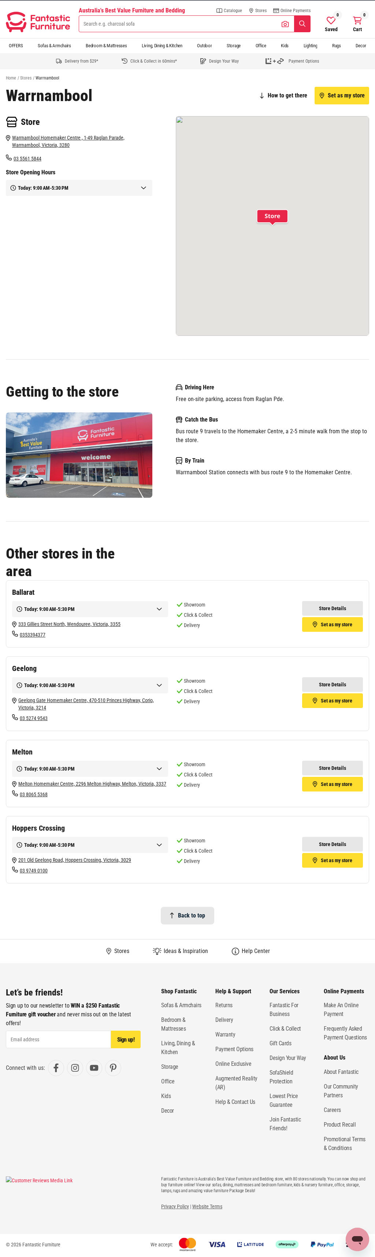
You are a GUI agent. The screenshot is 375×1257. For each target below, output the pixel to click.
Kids (285, 45)
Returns (224, 1005)
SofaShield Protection (281, 1077)
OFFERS (16, 45)
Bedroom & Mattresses (106, 45)
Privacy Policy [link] (175, 1206)
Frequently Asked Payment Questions (345, 1033)
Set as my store (346, 95)
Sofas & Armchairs (54, 45)
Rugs (336, 45)
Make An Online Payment (341, 1009)
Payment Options (234, 1049)
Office (261, 45)
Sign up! (125, 1039)
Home (11, 78)
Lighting (311, 45)
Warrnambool (47, 78)
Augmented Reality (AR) (236, 1083)
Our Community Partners (341, 1091)
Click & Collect (285, 1028)
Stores (25, 78)
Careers (332, 1109)
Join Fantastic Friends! (285, 1124)
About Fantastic (341, 1071)
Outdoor (204, 45)
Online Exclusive (233, 1063)
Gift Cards (280, 1043)
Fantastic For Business (284, 1009)
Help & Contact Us (235, 1101)
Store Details (332, 608)
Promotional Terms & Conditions (344, 1144)
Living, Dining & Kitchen (162, 45)
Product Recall (340, 1124)
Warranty (225, 1034)
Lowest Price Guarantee (284, 1100)
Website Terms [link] (207, 1206)
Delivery (224, 1019)
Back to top (191, 915)
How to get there (287, 95)
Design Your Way (288, 1057)
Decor (361, 45)
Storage (234, 45)
